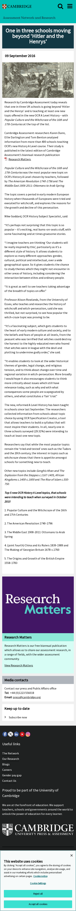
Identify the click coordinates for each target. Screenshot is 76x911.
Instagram (27, 734)
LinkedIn (16, 734)
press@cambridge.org (27, 697)
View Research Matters (18, 665)
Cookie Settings (38, 883)
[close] (60, 6)
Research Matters (19, 159)
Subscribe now (18, 717)
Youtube (22, 734)
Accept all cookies (38, 904)
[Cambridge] (17, 6)
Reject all (38, 893)
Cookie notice (40, 876)
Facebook (4, 734)
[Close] (72, 855)
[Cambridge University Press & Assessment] (38, 831)
